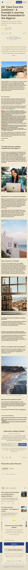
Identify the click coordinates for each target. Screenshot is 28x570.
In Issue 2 (4, 112)
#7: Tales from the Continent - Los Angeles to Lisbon (10, 509)
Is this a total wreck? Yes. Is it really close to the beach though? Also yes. (13, 422)
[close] (23, 519)
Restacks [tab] (11, 468)
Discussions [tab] (13, 488)
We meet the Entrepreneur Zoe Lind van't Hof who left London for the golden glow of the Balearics (9, 498)
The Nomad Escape (12, 153)
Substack (6, 566)
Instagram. (23, 409)
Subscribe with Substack (15, 550)
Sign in (24, 2)
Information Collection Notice (17, 449)
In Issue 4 (4, 119)
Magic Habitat (8, 28)
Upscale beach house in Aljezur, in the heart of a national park (14, 418)
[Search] (25, 488)
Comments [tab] (5, 468)
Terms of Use (21, 448)
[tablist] (8, 468)
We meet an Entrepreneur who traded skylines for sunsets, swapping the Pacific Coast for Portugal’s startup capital (9, 513)
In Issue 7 (4, 128)
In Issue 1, (4, 110)
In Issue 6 (4, 125)
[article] (14, 498)
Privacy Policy (19, 556)
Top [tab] (3, 488)
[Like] (2, 33)
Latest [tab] (7, 488)
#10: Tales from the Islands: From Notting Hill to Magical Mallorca (10, 494)
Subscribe (19, 2)
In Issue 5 (4, 122)
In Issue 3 (4, 115)
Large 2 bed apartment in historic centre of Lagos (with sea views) (13, 420)
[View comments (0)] (6, 33)
